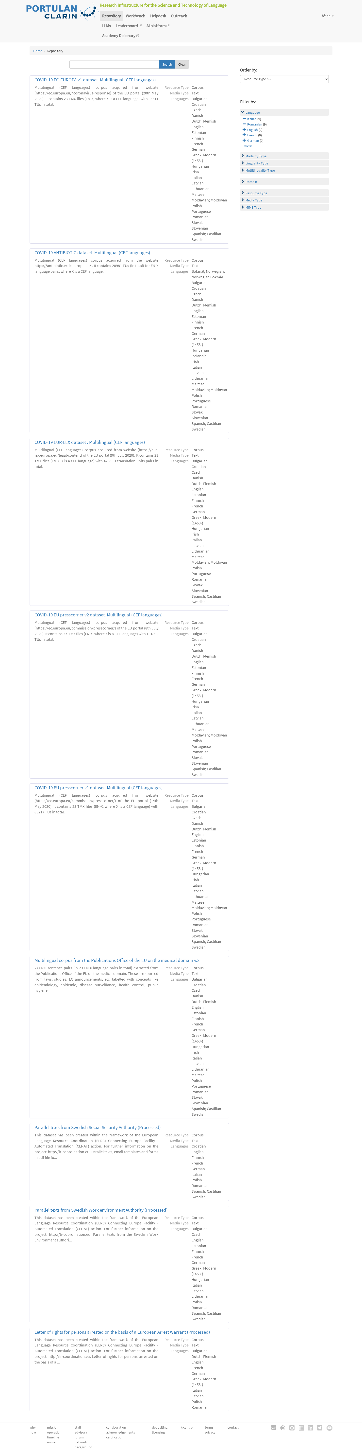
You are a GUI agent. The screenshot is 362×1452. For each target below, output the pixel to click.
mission (52, 1427)
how (33, 1432)
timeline (53, 1437)
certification (114, 1437)
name (51, 1442)
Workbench (135, 15)
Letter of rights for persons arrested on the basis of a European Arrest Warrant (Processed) (122, 1332)
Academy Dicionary (119, 35)
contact (233, 1427)
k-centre (187, 1427)
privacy (210, 1432)
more (248, 145)
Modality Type (256, 156)
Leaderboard (127, 25)
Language (253, 112)
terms (209, 1427)
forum (79, 1437)
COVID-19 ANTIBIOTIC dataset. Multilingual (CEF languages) (92, 252)
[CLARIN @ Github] (290, 1427)
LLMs (106, 25)
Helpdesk (158, 15)
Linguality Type (257, 163)
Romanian (254, 124)
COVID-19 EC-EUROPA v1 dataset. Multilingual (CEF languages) (95, 80)
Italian (252, 119)
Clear (182, 64)
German (253, 140)
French (252, 135)
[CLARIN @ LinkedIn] (308, 1427)
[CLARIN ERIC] (272, 1427)
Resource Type (256, 193)
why (33, 1427)
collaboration (116, 1427)
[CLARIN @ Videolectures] (281, 1427)
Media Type (254, 200)
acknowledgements (120, 1432)
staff (78, 1427)
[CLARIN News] (299, 1427)
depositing (159, 1427)
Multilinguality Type (260, 170)
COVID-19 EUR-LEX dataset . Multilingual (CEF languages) (89, 442)
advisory (81, 1432)
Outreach (179, 15)
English (252, 129)
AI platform (156, 25)
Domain (251, 181)
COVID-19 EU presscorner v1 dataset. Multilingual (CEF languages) (98, 787)
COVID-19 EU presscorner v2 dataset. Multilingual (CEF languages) (98, 615)
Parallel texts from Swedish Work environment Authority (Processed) (101, 1210)
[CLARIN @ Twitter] (318, 1427)
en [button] (329, 16)
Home (37, 51)
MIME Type (253, 207)
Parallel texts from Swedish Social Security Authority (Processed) (97, 1127)
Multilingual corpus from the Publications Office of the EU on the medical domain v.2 (116, 960)
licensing (158, 1432)
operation (54, 1432)
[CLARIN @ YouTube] (327, 1427)
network (81, 1442)
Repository (111, 15)
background (83, 1447)
